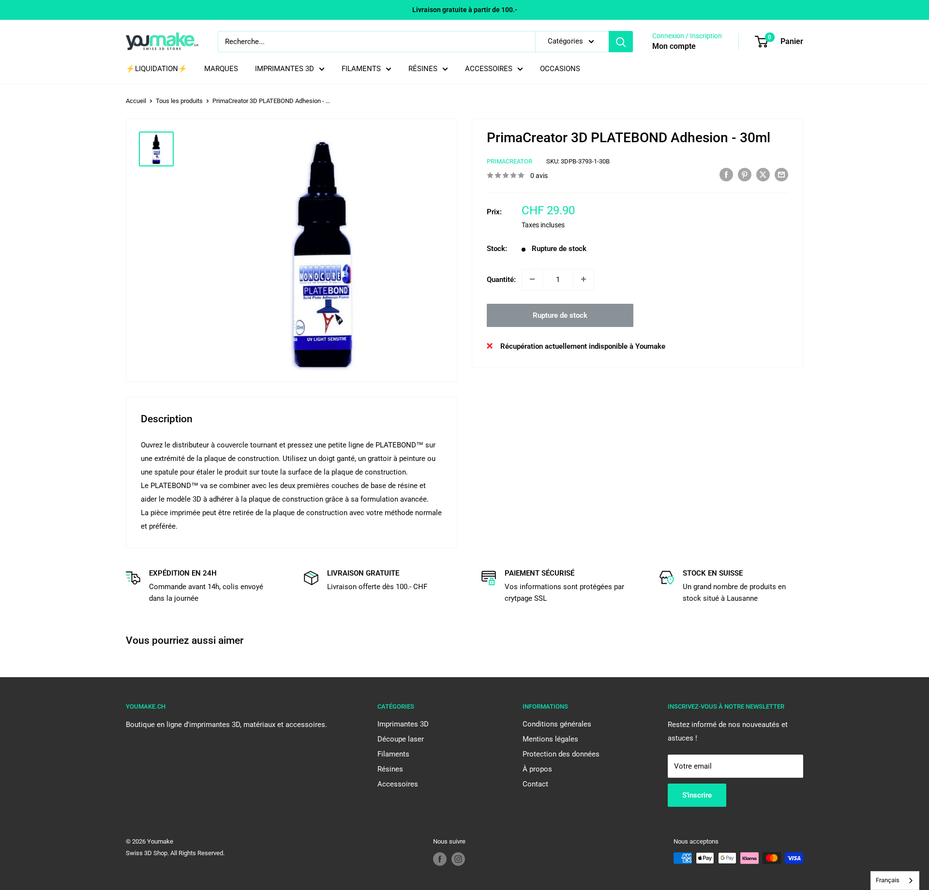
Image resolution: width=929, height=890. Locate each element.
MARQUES (221, 68)
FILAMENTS (361, 68)
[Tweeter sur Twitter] (763, 174)
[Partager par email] (781, 174)
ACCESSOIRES (488, 68)
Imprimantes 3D (403, 724)
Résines (390, 769)
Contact (535, 784)
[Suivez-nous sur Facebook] (440, 859)
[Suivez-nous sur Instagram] (458, 859)
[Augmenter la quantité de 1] (583, 279)
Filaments (393, 754)
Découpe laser (400, 739)
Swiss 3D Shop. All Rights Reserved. (175, 853)
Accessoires (397, 784)
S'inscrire (697, 795)
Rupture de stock (560, 315)
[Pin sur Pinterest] (744, 174)
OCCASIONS (560, 68)
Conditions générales (557, 724)
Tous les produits (179, 100)
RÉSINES (422, 68)
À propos (537, 769)
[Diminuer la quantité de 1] (532, 279)
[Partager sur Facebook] (726, 174)
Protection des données (561, 754)
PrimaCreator (509, 161)
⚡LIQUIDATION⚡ (156, 68)
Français (887, 880)
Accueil (136, 100)
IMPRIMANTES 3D (284, 68)
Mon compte (674, 46)
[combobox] (894, 880)
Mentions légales (550, 739)
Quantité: (501, 279)
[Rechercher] (621, 41)
